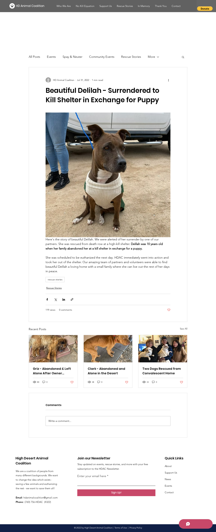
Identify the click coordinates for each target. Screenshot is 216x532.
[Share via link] (72, 299)
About (168, 466)
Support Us (171, 472)
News (168, 479)
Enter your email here (91, 476)
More (151, 57)
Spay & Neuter (72, 57)
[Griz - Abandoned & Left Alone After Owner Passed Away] (53, 348)
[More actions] (168, 80)
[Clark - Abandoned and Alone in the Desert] (108, 348)
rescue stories (55, 279)
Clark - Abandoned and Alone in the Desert (106, 371)
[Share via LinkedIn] (63, 299)
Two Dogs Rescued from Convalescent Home (161, 371)
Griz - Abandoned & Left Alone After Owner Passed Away (52, 371)
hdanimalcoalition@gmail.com (40, 497)
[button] (176, 6)
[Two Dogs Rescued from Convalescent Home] (162, 348)
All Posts (34, 57)
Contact (169, 492)
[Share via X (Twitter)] (55, 299)
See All (183, 328)
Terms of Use (120, 527)
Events (51, 57)
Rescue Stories (131, 57)
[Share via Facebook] (47, 299)
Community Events (101, 57)
